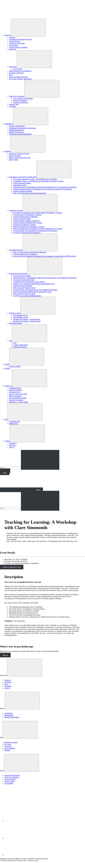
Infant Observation (19, 185)
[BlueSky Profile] (21, 855)
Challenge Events (15, 388)
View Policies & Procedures (23, 98)
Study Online (13, 159)
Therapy (7, 368)
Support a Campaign (16, 400)
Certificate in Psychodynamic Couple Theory (29, 282)
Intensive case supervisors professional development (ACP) (34, 284)
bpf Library (13, 67)
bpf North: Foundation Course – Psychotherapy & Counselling (35, 179)
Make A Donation (15, 396)
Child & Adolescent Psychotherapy (25, 217)
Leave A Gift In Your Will (18, 394)
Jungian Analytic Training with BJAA (26, 221)
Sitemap (7, 750)
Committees (8, 713)
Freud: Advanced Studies (22, 183)
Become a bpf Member (17, 126)
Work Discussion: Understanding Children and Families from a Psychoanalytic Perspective (45, 187)
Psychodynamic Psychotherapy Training (27, 215)
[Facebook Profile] (21, 838)
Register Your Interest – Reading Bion (26, 319)
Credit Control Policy (20, 345)
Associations (13, 45)
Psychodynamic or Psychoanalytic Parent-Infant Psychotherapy (35, 231)
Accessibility (8, 783)
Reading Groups (14, 313)
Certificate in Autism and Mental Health (27, 296)
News (11, 75)
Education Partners (15, 323)
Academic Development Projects (20, 39)
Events (6, 364)
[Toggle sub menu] (28, 27)
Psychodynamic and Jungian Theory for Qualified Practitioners (35, 290)
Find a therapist (9, 748)
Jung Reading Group (20, 317)
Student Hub (13, 423)
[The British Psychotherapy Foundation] (16, 16)
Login (5, 473)
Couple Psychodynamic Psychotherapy (27, 233)
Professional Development (18, 273)
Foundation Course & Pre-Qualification (22, 177)
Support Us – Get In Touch (18, 402)
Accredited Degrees (16, 250)
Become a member (10, 742)
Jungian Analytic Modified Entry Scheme (27, 223)
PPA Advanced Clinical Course (24, 288)
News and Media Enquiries (18, 77)
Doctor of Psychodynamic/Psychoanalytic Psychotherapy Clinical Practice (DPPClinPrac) (44, 256)
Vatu (36, 860)
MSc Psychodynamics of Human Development (29, 193)
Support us (8, 386)
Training (7, 151)
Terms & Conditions (11, 777)
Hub (6, 419)
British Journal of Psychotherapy (20, 71)
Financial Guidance (20, 347)
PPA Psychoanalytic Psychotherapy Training (28, 227)
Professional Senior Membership (20, 134)
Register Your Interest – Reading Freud (27, 321)
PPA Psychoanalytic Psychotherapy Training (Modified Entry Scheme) (38, 229)
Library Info (17, 69)
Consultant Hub (14, 421)
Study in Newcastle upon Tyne (19, 157)
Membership (8, 124)
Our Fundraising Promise (17, 398)
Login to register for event (12, 567)
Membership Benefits (16, 130)
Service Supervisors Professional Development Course (32, 292)
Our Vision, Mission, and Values (20, 79)
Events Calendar (14, 366)
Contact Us (13, 443)
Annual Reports (14, 41)
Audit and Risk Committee (18, 47)
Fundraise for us (14, 392)
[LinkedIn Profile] (21, 821)
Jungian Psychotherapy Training (24, 225)
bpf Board (12, 49)
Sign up (5, 655)
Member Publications (16, 132)
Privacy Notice (9, 781)
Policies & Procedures (16, 96)
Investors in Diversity (16, 73)
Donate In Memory (15, 390)
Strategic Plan (13, 104)
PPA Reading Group (20, 315)
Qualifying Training (16, 210)
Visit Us (11, 447)
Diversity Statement (20, 100)
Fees (10, 341)
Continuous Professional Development (22, 128)
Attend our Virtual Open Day (19, 154)
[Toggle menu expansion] (24, 667)
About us (7, 35)
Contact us (8, 746)
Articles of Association (17, 43)
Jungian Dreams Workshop (22, 191)
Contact (7, 441)
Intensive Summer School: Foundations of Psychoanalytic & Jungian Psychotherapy (42, 189)
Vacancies (12, 106)
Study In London (15, 156)
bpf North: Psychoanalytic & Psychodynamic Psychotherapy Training (37, 213)
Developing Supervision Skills (24, 280)
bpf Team (12, 445)
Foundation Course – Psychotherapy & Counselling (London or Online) (38, 181)
